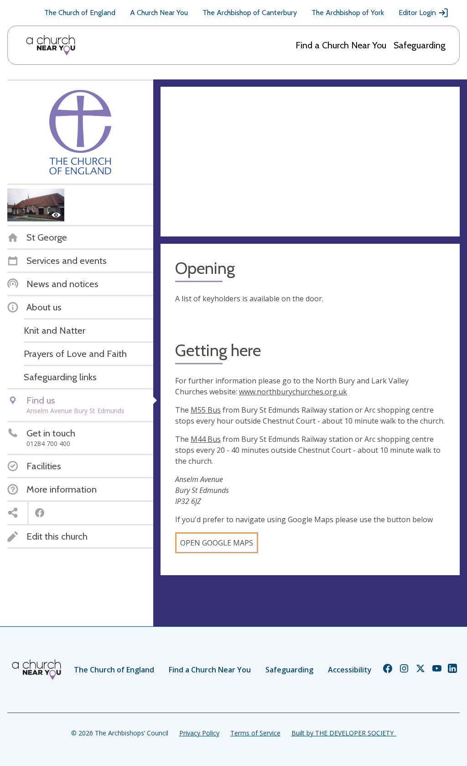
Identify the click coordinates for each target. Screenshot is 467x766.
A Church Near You (159, 12)
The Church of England (79, 12)
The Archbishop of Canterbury (249, 12)
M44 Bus (206, 439)
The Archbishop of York (347, 12)
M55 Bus (206, 410)
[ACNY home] (50, 45)
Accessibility (350, 670)
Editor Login (417, 12)
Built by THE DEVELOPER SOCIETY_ (343, 733)
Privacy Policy (199, 733)
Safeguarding (420, 45)
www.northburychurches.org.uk (293, 392)
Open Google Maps (216, 543)
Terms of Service (255, 733)
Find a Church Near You (341, 45)
